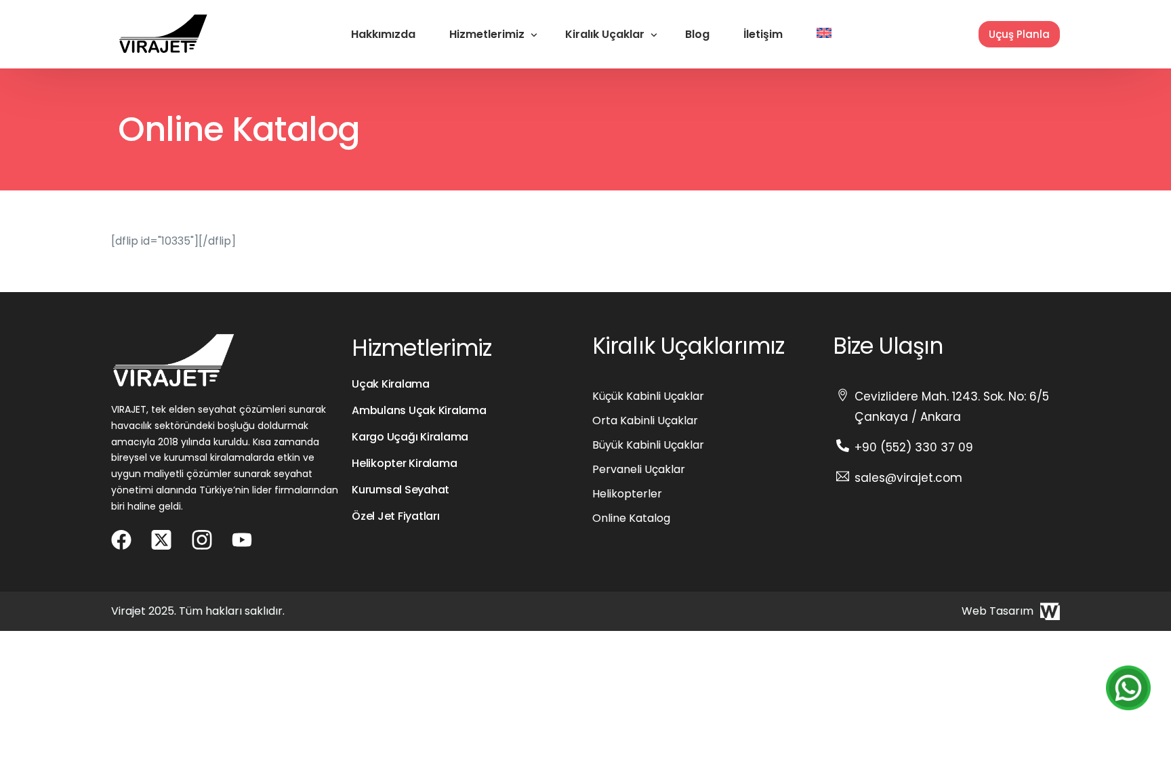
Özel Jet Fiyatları (396, 516)
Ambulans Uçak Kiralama (419, 410)
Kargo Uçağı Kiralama (410, 437)
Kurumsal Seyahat (400, 489)
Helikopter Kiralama (404, 463)
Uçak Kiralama (391, 384)
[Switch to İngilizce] (824, 34)
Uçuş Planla (1019, 34)
